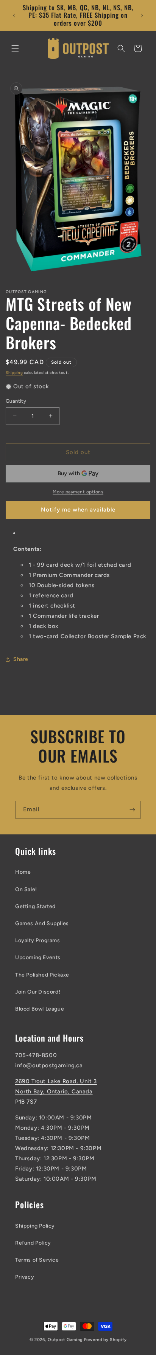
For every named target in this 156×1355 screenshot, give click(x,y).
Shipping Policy (35, 1226)
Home (23, 872)
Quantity (16, 401)
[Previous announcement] (14, 15)
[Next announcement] (142, 15)
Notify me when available (78, 509)
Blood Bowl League (39, 1009)
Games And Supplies (42, 923)
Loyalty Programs (37, 940)
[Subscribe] (132, 810)
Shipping (14, 372)
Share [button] (20, 659)
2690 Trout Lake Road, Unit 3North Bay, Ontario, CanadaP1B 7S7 (56, 1091)
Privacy (24, 1277)
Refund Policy (33, 1243)
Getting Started (35, 906)
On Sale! (26, 889)
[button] (15, 48)
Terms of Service (37, 1260)
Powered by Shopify (105, 1339)
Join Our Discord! (37, 992)
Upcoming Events (38, 957)
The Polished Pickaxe (42, 975)
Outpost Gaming (65, 1339)
